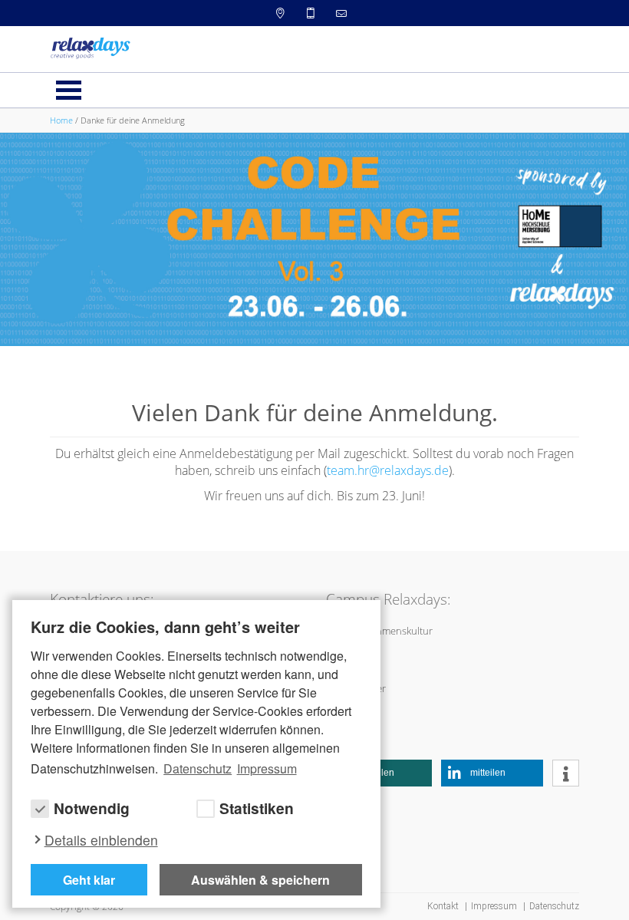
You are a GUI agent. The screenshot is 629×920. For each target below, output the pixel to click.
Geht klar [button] (89, 880)
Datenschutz (554, 906)
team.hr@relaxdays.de (388, 470)
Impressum (495, 906)
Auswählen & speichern (260, 880)
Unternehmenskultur (386, 631)
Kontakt (444, 906)
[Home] (90, 47)
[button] (386, 773)
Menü (68, 90)
